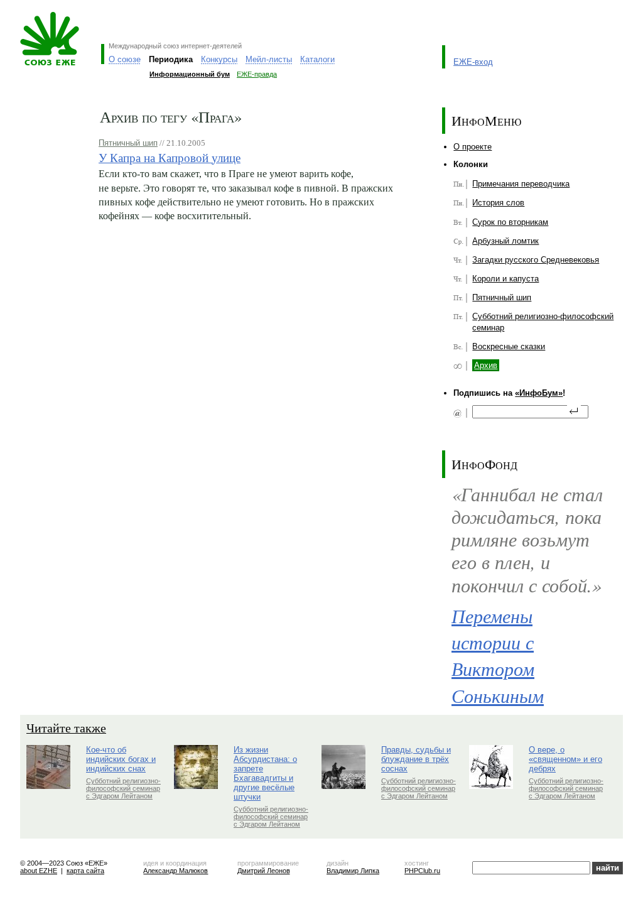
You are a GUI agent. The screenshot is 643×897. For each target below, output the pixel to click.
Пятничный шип (128, 143)
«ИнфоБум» (539, 393)
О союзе (125, 59)
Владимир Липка (353, 870)
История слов (498, 202)
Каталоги (317, 59)
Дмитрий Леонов (263, 870)
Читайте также (66, 727)
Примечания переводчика (521, 183)
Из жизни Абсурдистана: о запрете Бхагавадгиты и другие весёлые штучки (265, 773)
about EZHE (38, 870)
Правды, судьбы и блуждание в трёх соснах (416, 759)
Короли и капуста (505, 278)
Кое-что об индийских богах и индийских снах (121, 759)
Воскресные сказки (508, 346)
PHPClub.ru (422, 870)
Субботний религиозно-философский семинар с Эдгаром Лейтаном (123, 788)
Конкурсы (219, 59)
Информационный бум (189, 74)
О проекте (472, 146)
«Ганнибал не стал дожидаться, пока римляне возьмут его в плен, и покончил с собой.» (527, 539)
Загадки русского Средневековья (535, 259)
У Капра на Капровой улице (169, 157)
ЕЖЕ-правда (257, 74)
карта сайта (85, 870)
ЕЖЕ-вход (473, 62)
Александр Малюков (175, 870)
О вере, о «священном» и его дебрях (565, 759)
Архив (485, 365)
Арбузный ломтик (505, 241)
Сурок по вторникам (510, 222)
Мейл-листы (269, 59)
